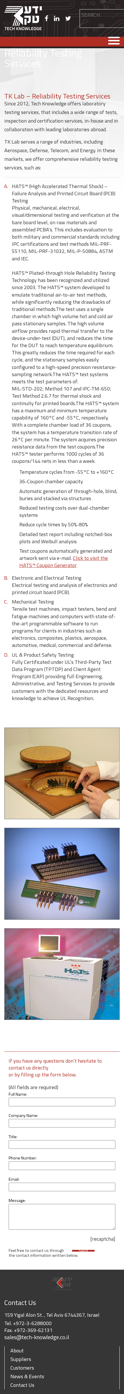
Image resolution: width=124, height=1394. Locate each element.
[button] (83, 22)
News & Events (27, 1376)
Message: (17, 1200)
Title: (13, 1137)
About (17, 1350)
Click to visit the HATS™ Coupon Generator (63, 561)
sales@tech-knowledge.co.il (36, 1337)
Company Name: (23, 1115)
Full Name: (18, 1094)
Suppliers (20, 1359)
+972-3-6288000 (32, 1323)
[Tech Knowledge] (23, 18)
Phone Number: (23, 1158)
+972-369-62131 (33, 1330)
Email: (14, 1179)
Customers (22, 1368)
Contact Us (22, 1385)
